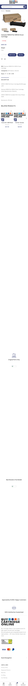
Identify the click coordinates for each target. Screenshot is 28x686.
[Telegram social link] (13, 74)
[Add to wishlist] (2, 59)
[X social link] (7, 74)
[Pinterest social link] (9, 74)
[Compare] (5, 59)
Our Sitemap (4, 677)
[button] (2, 20)
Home (2, 11)
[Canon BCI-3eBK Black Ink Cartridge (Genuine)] (7, 115)
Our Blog (3, 675)
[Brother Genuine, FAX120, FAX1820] (20, 115)
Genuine (8, 11)
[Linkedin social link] (11, 74)
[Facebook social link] (5, 74)
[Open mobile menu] (1, 2)
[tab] (5, 79)
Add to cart (12, 54)
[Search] (24, 7)
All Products (11, 70)
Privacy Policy (4, 667)
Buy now (21, 54)
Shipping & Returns (5, 670)
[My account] (25, 2)
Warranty (3, 672)
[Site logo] (13, 2)
